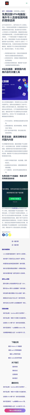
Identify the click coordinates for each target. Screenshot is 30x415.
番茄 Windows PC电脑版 (15, 346)
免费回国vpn (15, 208)
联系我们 (15, 378)
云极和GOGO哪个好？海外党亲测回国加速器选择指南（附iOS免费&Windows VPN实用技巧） (15, 323)
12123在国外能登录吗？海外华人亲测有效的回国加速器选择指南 (15, 254)
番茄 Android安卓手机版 (15, 358)
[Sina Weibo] (9, 234)
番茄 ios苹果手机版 (15, 354)
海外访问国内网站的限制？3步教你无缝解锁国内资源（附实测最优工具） (15, 268)
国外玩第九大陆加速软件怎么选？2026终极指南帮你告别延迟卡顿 (15, 283)
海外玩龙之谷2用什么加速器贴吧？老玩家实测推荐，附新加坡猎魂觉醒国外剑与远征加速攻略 (15, 303)
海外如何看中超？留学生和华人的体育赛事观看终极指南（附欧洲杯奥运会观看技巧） (15, 273)
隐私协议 (15, 370)
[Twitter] (6, 234)
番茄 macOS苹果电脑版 (15, 350)
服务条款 (15, 366)
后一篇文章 (15, 245)
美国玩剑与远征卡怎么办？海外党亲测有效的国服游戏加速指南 (15, 298)
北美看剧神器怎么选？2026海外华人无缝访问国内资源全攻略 (15, 332)
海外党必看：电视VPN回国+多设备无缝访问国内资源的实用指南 (15, 318)
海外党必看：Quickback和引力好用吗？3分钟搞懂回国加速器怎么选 (15, 313)
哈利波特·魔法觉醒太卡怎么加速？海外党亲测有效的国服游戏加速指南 (15, 293)
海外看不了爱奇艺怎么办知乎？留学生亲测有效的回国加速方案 (15, 258)
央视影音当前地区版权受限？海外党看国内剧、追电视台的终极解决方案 (15, 263)
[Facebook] (3, 234)
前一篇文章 (15, 241)
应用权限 (15, 374)
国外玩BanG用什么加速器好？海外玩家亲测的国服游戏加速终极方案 (15, 288)
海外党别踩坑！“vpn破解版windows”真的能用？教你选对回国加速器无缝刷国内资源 (15, 327)
